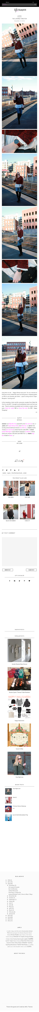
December (12, 885)
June (10, 905)
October (11, 898)
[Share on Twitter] (7, 470)
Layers (19, 16)
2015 (9, 915)
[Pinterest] (24, 581)
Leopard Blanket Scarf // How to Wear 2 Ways (20, 894)
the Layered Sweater (14, 887)
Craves (7, 936)
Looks (30, 938)
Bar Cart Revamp (13, 889)
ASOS (20, 931)
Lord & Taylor (9, 941)
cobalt (11, 946)
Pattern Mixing (17, 941)
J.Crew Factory (13, 939)
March (10, 910)
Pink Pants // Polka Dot (15, 892)
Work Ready (24, 944)
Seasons (9, 943)
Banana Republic (24, 933)
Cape (20, 934)
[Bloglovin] (29, 581)
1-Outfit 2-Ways (10, 931)
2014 (9, 917)
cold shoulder (16, 946)
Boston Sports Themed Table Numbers (19, 692)
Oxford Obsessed (13, 891)
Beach (30, 933)
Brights (17, 935)
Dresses (15, 936)
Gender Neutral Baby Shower (19, 664)
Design (11, 936)
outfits (29, 946)
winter (25, 473)
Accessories (25, 931)
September (12, 899)
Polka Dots (24, 941)
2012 (9, 921)
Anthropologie (13, 933)
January (11, 914)
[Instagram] (14, 581)
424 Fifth (16, 931)
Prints (28, 941)
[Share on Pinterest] (11, 470)
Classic (24, 934)
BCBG (18, 933)
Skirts (16, 943)
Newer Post (8, 570)
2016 (9, 883)
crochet (25, 946)
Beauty (9, 934)
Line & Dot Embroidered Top (20, 815)
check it (15, 797)
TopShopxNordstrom (11, 944)
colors (21, 946)
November (12, 896)
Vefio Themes (29, 1007)
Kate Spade (20, 939)
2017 (9, 882)
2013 (9, 919)
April (10, 908)
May (10, 906)
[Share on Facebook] (3, 470)
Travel (19, 944)
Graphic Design (25, 936)
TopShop (30, 943)
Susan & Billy (19, 749)
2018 (9, 880)
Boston (13, 935)
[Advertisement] (19, 605)
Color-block (29, 934)
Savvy (31, 941)
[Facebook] (9, 581)
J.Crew (7, 939)
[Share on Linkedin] (15, 470)
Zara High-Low (19, 777)
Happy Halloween (19, 720)
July (10, 903)
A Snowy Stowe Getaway (19, 806)
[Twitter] (19, 581)
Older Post (31, 570)
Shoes (13, 943)
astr (29, 944)
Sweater (24, 943)
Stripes (20, 943)
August (11, 901)
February (11, 912)
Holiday (31, 936)
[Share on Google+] (19, 470)
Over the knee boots (17, 473)
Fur (19, 936)
